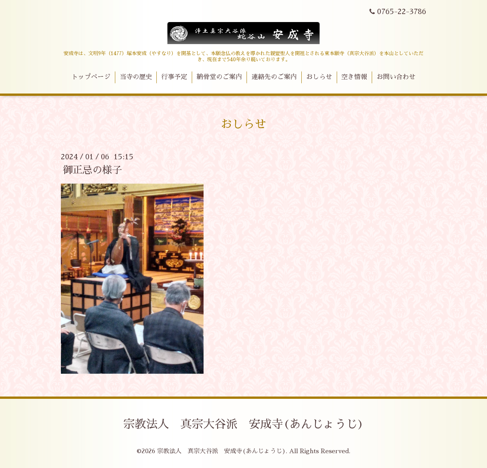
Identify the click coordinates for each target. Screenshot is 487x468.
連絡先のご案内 (274, 77)
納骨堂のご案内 (219, 77)
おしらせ (319, 77)
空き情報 (354, 77)
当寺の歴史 (136, 77)
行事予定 (174, 77)
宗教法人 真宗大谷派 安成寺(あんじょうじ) (243, 424)
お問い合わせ (396, 77)
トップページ (91, 77)
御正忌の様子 (92, 170)
